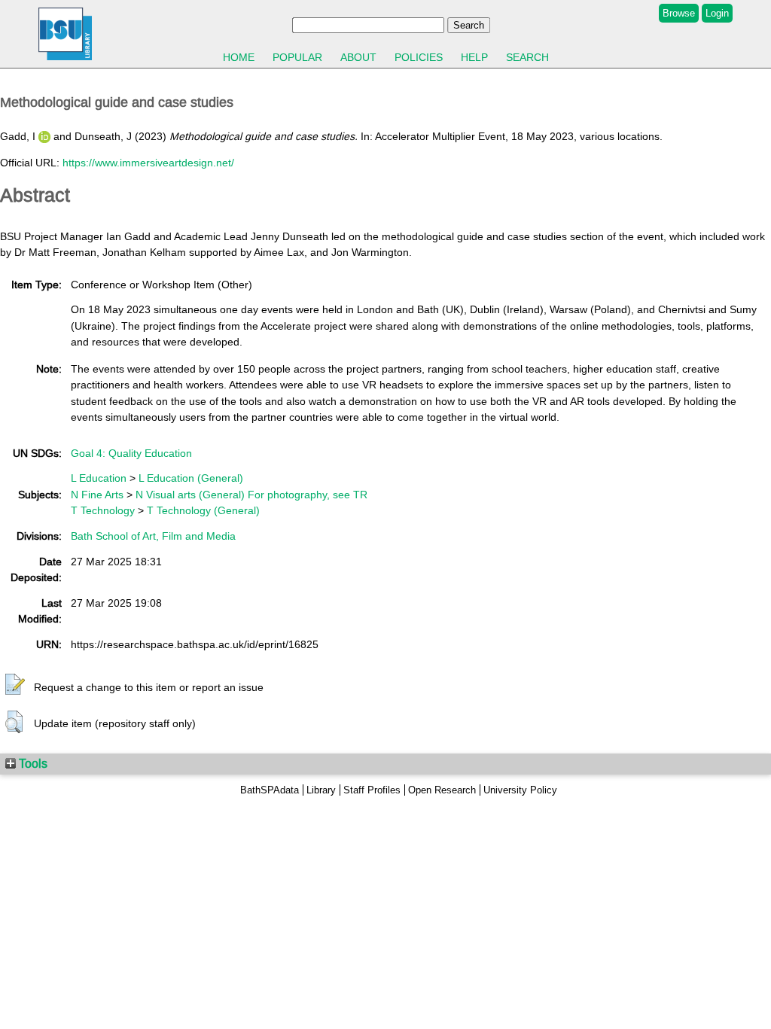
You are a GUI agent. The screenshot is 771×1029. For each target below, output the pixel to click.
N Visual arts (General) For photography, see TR (251, 495)
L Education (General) (191, 478)
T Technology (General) (203, 510)
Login (717, 13)
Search (527, 57)
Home (238, 57)
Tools (31, 763)
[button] (15, 685)
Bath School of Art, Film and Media (153, 536)
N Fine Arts (97, 495)
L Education (98, 478)
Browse (679, 13)
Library (321, 790)
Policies (419, 57)
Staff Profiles (372, 790)
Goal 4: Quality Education (131, 453)
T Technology (103, 510)
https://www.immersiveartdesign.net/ (148, 163)
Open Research (442, 790)
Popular (297, 57)
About (358, 57)
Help (474, 57)
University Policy (520, 790)
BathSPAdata (269, 790)
